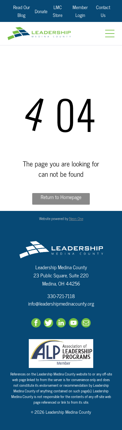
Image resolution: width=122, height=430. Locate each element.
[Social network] (48, 323)
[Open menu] (109, 33)
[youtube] (73, 323)
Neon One (76, 218)
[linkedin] (61, 323)
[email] (86, 323)
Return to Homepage (61, 197)
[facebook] (36, 323)
